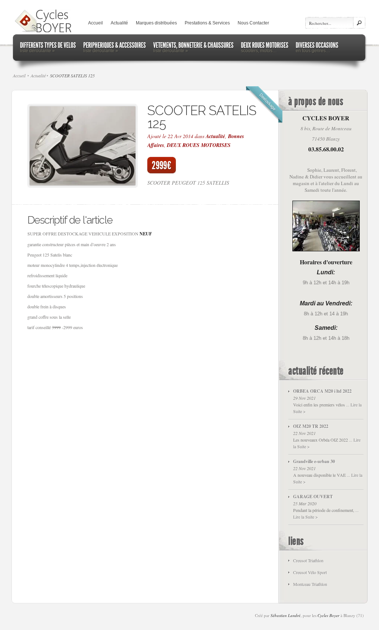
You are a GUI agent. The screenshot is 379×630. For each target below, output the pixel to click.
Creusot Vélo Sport (310, 572)
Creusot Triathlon (308, 560)
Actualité (119, 23)
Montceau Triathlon (310, 584)
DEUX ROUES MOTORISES (199, 145)
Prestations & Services (207, 23)
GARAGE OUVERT (313, 496)
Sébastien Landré (286, 616)
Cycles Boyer (328, 616)
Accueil (95, 23)
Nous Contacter (253, 23)
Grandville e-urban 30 (314, 461)
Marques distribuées (156, 23)
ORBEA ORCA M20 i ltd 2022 (322, 391)
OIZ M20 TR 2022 (310, 426)
